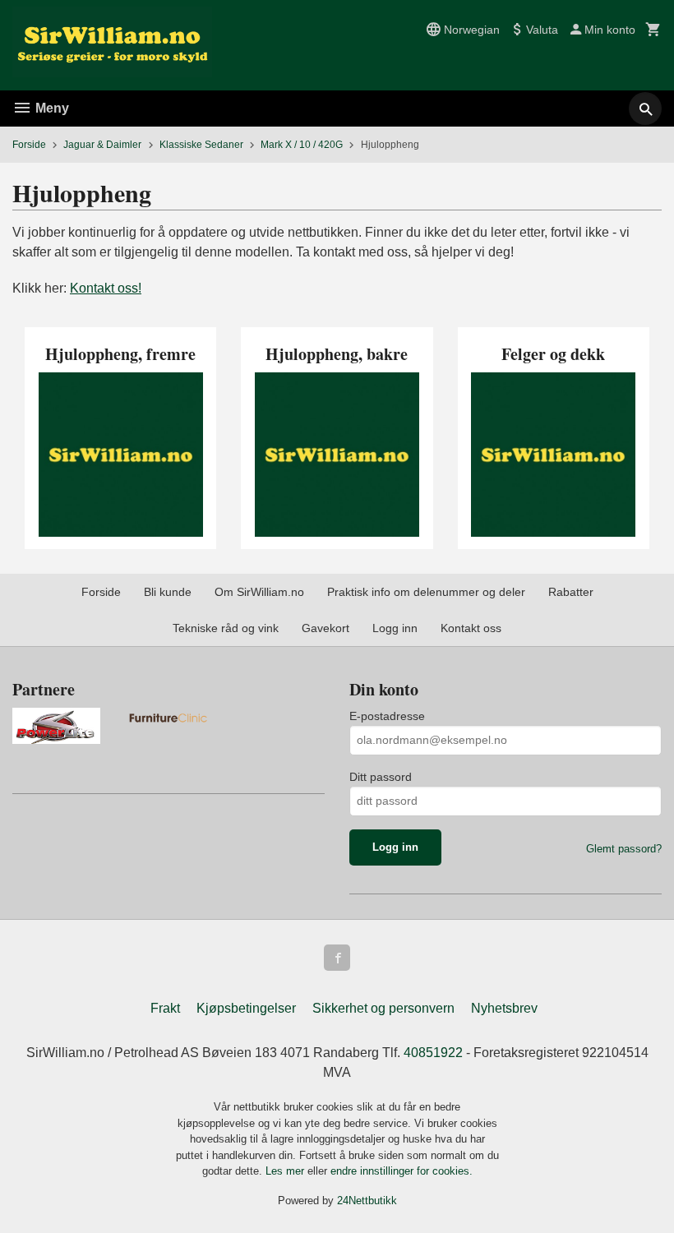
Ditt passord (380, 776)
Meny (50, 108)
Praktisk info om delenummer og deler (426, 591)
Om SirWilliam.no (259, 591)
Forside (29, 144)
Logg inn (395, 628)
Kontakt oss (471, 628)
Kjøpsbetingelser (246, 1008)
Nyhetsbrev (504, 1008)
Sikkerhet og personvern (383, 1008)
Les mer (286, 1171)
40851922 (433, 1053)
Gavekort (325, 628)
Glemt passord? (624, 849)
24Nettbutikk (367, 1200)
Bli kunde (168, 591)
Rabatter (570, 591)
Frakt (165, 1008)
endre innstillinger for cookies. (401, 1171)
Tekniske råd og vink (226, 628)
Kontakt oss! (105, 288)
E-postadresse (387, 716)
